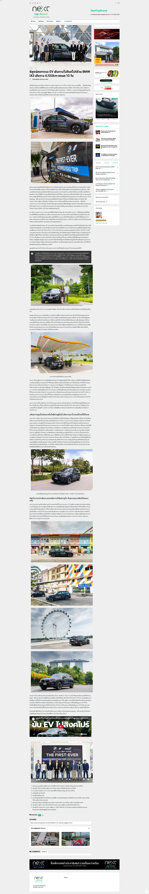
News (58, 21)
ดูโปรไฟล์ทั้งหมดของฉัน (101, 223)
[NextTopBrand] (41, 17)
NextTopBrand (99, 10)
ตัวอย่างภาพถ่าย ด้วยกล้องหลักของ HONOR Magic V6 (108, 131)
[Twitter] (37, 3)
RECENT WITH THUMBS (102, 126)
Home (33, 21)
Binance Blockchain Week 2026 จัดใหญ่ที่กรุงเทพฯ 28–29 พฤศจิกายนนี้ (109, 147)
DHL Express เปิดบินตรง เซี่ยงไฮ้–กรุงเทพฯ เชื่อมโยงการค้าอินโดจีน (108, 139)
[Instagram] (32, 3)
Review (42, 21)
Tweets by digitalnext (107, 83)
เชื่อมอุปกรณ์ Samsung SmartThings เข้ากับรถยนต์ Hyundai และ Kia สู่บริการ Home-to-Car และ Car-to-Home (44, 841)
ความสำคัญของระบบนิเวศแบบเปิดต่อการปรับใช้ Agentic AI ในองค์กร (109, 154)
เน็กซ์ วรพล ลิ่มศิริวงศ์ (101, 220)
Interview (50, 21)
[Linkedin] (30, 3)
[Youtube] (35, 3)
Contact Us (68, 21)
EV (35, 68)
